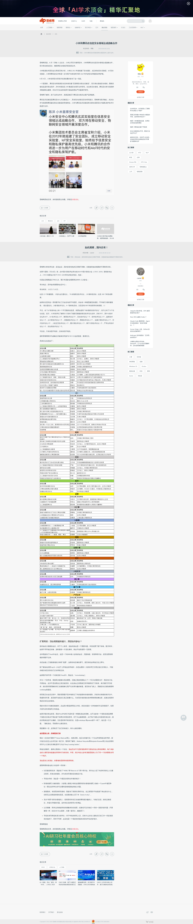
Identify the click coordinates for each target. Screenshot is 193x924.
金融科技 (77, 27)
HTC (139, 152)
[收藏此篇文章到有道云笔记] (96, 208)
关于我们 (51, 912)
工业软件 (121, 31)
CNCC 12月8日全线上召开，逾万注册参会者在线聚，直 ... (104, 885)
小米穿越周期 (82, 236)
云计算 (131, 152)
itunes (131, 376)
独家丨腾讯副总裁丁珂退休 (138, 127)
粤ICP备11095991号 (84, 921)
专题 (91, 21)
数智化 (68, 27)
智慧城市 (113, 27)
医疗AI (73, 31)
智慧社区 (114, 31)
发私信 (140, 92)
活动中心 (74, 21)
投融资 (78, 31)
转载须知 (75, 199)
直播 (141, 361)
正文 (56, 34)
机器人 (145, 31)
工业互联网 (132, 27)
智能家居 (150, 31)
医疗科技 (88, 27)
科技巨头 (69, 31)
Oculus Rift (132, 162)
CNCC (43, 867)
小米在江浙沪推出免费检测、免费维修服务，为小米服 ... (105, 238)
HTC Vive (144, 162)
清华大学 (132, 167)
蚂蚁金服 (132, 371)
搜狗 (148, 371)
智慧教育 (101, 31)
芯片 (96, 27)
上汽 (130, 171)
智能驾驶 (59, 27)
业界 (41, 27)
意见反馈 (60, 912)
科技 (130, 157)
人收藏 (46, 207)
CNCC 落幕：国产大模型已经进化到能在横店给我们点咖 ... (67, 885)
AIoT (142, 27)
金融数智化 (61, 31)
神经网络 (132, 361)
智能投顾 (139, 171)
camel (92, 253)
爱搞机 (102, 21)
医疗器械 (84, 31)
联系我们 (42, 912)
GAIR (83, 21)
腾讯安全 (50, 221)
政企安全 (104, 27)
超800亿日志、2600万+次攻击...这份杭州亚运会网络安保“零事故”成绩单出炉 (140, 139)
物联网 (134, 31)
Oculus (144, 366)
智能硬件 (139, 31)
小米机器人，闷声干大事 (66, 236)
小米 (42, 221)
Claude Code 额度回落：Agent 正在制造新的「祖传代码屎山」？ (140, 323)
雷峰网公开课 (62, 21)
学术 (47, 31)
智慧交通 (108, 31)
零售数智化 (54, 31)
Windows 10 (133, 366)
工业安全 (127, 31)
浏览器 (140, 376)
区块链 (139, 357)
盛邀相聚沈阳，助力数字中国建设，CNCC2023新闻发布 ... (86, 885)
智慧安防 (95, 31)
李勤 (92, 48)
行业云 (123, 27)
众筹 (138, 157)
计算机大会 (52, 867)
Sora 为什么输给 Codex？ (138, 317)
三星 (130, 357)
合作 (58, 221)
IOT (65, 221)
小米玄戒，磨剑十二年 (47, 236)
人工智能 (49, 27)
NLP (147, 152)
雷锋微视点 (143, 167)
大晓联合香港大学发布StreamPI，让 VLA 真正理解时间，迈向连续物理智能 (139, 343)
